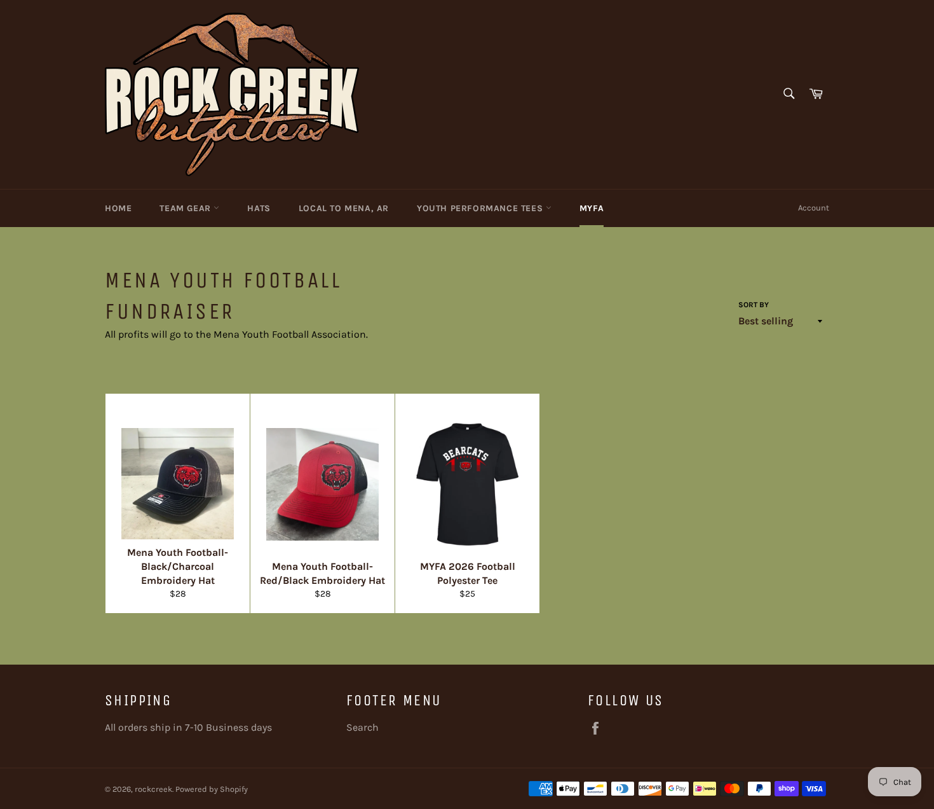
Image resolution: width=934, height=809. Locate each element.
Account (813, 207)
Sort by (753, 304)
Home (118, 208)
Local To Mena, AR (344, 208)
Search (362, 727)
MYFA (591, 208)
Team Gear (186, 208)
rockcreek (153, 789)
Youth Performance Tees (481, 208)
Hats (258, 208)
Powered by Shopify (211, 789)
